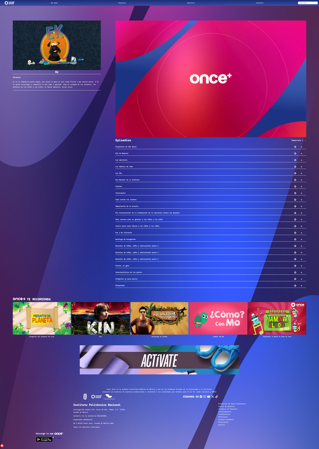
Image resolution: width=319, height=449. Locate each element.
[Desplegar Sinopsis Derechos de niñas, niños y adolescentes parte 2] (301, 252)
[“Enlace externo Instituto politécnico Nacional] (85, 396)
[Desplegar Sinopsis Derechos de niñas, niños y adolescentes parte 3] (301, 246)
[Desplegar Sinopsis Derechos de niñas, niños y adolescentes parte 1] (301, 259)
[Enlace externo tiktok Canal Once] (216, 396)
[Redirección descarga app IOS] (61, 439)
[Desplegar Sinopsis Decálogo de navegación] (301, 239)
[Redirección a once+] (59, 433)
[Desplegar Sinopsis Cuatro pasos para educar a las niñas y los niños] (301, 226)
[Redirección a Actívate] (159, 360)
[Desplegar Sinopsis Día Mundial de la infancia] (301, 180)
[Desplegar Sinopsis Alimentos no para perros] (301, 279)
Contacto (259, 3)
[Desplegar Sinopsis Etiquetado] (301, 286)
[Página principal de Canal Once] (96, 396)
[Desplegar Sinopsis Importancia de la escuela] (301, 206)
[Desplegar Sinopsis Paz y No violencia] (301, 233)
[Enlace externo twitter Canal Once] (212, 396)
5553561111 (87, 420)
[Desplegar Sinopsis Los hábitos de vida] (301, 167)
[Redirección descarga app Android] (44, 439)
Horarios (122, 3)
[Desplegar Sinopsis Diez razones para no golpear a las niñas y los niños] (301, 219)
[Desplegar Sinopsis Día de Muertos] (301, 153)
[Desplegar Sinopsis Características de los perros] (301, 272)
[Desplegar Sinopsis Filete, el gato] (301, 266)
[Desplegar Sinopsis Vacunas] (301, 186)
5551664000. (102, 416)
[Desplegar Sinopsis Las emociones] (301, 160)
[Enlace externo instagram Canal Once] (204, 396)
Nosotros (191, 3)
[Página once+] (109, 396)
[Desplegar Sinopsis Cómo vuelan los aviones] (301, 200)
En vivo (53, 3)
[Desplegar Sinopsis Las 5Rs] (301, 173)
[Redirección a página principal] (9, 3)
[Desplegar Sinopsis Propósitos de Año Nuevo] (301, 147)
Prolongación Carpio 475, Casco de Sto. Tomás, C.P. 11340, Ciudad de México (99, 411)
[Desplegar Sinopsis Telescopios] (301, 193)
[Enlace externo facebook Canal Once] (201, 396)
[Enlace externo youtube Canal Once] (208, 396)
